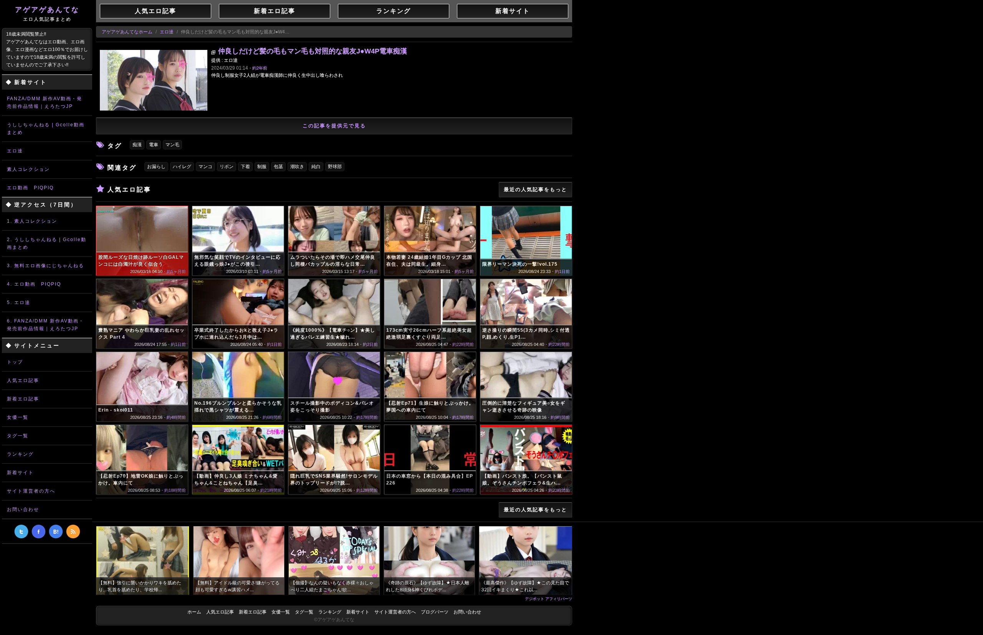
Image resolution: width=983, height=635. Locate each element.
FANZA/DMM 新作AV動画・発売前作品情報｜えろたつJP (44, 102)
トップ (15, 362)
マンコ (205, 166)
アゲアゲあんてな (47, 14)
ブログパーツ (434, 612)
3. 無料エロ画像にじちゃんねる (45, 265)
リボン (226, 166)
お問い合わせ (23, 509)
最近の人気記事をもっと (535, 189)
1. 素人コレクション (32, 221)
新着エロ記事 (23, 399)
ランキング (20, 454)
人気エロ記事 (23, 380)
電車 (153, 144)
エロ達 (15, 151)
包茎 (278, 166)
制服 (261, 166)
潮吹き (297, 166)
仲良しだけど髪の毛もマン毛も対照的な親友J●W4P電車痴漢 (312, 51)
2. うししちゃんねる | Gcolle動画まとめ (46, 243)
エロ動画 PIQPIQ (30, 187)
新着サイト (20, 472)
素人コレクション (28, 169)
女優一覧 (17, 417)
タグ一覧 (17, 435)
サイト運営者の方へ (31, 491)
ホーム (194, 612)
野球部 (335, 166)
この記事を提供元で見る (334, 126)
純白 (316, 166)
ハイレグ (182, 166)
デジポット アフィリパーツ (548, 598)
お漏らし (156, 166)
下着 (245, 166)
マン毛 (172, 144)
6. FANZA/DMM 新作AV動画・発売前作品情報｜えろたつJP (45, 324)
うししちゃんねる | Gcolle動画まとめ (45, 128)
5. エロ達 (18, 302)
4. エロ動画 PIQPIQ (34, 284)
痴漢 (137, 144)
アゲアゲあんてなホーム (127, 32)
